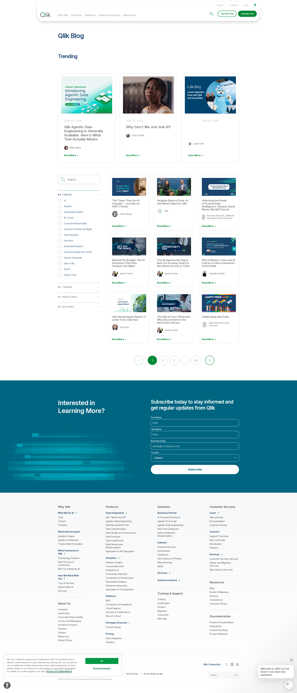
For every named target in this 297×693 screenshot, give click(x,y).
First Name (156, 417)
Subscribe (195, 469)
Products (76, 15)
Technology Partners (69, 558)
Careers (62, 632)
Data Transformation (116, 529)
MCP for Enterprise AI (69, 569)
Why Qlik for (66, 513)
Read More (118, 226)
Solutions (90, 15)
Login (245, 5)
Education (68, 240)
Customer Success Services (224, 559)
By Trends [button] (65, 287)
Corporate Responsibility (75, 223)
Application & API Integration (120, 551)
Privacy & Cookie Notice (59, 671)
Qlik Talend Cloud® (115, 517)
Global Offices (65, 640)
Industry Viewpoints (73, 257)
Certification (163, 603)
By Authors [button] (66, 306)
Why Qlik (63, 15)
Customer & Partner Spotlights (78, 229)
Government (163, 551)
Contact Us (247, 13)
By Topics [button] (65, 194)
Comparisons (216, 599)
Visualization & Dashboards (119, 578)
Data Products (113, 536)
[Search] (211, 13)
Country (155, 452)
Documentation (217, 521)
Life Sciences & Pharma (169, 558)
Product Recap (113, 627)
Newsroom (63, 636)
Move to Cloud (113, 616)
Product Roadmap (219, 630)
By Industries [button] (67, 297)
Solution (167, 580)
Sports (67, 269)
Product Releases (219, 634)
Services (62, 591)
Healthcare (163, 554)
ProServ (161, 607)
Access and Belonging (69, 621)
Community (163, 614)
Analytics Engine (66, 536)
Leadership (63, 613)
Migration (162, 611)
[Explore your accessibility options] (7, 685)
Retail (160, 566)
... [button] (185, 360)
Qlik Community (217, 540)
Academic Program (67, 624)
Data (115, 513)
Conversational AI (115, 566)
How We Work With (68, 577)
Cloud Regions (113, 608)
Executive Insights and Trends (78, 252)
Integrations (216, 626)
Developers (216, 544)
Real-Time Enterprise (168, 529)
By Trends (68, 217)
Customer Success (109, 15)
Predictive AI (112, 570)
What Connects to (68, 552)
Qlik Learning (216, 517)
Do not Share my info (153, 674)
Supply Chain (70, 275)
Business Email (158, 441)
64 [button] (195, 360)
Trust (60, 517)
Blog (212, 588)
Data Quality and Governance (121, 532)
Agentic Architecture (68, 540)
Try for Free (227, 13)
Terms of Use (132, 674)
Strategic (116, 622)
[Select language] (255, 5)
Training (161, 599)
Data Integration (71, 235)
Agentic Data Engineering (119, 521)
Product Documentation (222, 622)
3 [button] (174, 360)
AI (65, 200)
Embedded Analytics (73, 246)
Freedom (62, 525)
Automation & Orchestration (119, 589)
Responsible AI (65, 587)
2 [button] (163, 360)
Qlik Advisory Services (221, 569)
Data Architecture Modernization (166, 534)
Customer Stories (218, 525)
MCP (108, 600)
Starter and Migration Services (220, 564)
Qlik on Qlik (69, 263)
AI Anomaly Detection (116, 574)
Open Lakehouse (114, 540)
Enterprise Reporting (116, 585)
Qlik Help (162, 618)
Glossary (214, 596)
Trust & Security (66, 583)
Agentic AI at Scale (166, 521)
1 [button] (152, 360)
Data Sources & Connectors (66, 563)
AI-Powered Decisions (168, 517)
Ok (101, 661)
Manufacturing (164, 562)
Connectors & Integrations (119, 604)
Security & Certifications (118, 612)
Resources (129, 15)
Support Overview (219, 536)
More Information (101, 668)
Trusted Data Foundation (70, 544)
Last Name (156, 429)
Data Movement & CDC (117, 525)
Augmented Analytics (74, 212)
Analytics (68, 206)
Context (62, 521)
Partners (62, 628)
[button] (209, 360)
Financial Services (166, 547)
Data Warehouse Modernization (114, 546)
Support (221, 5)
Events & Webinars (219, 592)
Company (234, 5)
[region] (62, 665)
